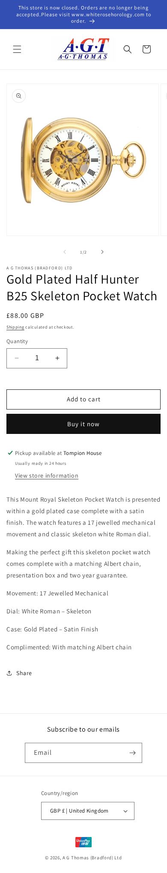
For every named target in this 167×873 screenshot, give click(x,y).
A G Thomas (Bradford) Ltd (92, 858)
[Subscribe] (132, 753)
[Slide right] (102, 251)
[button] (17, 49)
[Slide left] (64, 251)
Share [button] (24, 673)
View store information (46, 475)
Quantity (17, 341)
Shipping (15, 327)
